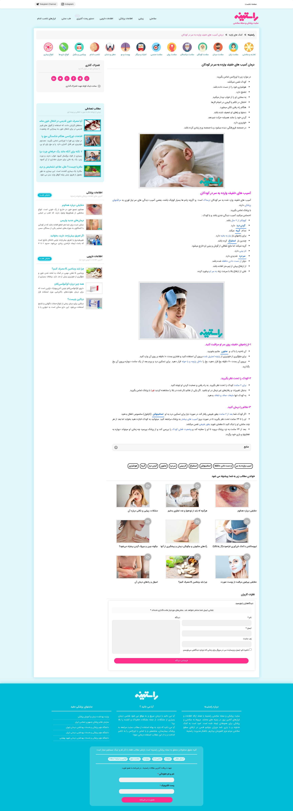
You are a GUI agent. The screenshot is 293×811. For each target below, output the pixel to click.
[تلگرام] (80, 78)
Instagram (69, 4)
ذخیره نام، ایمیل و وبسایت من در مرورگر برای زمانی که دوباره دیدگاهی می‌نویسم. (216, 650)
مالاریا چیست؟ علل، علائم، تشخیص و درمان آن (58, 167)
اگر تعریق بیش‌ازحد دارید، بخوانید (67, 236)
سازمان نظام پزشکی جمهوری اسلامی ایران (92, 722)
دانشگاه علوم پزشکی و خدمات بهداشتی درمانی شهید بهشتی (84, 738)
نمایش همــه (45, 195)
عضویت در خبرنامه (147, 800)
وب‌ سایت (247, 638)
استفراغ (232, 241)
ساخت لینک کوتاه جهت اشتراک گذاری (81, 86)
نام (249, 617)
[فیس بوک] (73, 78)
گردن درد (241, 226)
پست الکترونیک (167, 785)
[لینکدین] (53, 78)
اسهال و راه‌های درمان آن (146, 582)
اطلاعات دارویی (106, 19)
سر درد (242, 256)
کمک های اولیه (235, 35)
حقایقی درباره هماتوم (247, 511)
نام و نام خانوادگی (166, 774)
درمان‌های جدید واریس (72, 220)
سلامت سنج (135, 758)
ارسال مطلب (179, 758)
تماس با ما (157, 758)
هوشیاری (133, 466)
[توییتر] (60, 78)
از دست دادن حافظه (223, 466)
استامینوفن (158, 414)
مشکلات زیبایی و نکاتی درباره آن (143, 511)
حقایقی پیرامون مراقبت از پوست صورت (239, 582)
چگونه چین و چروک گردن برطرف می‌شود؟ (138, 546)
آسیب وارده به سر (244, 466)
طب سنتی (66, 19)
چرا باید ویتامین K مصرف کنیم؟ (192, 582)
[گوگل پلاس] (67, 78)
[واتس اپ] (86, 78)
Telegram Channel (48, 4)
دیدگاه (177, 617)
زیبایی (141, 19)
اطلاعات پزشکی (126, 19)
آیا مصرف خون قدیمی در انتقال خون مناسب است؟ (56, 121)
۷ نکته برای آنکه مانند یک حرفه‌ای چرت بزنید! (59, 152)
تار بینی (183, 466)
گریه (238, 231)
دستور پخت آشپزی (85, 19)
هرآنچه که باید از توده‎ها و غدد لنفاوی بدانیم (187, 511)
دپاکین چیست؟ (75, 299)
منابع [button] (246, 447)
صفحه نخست (251, 4)
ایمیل (248, 628)
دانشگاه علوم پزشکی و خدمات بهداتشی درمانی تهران (87, 727)
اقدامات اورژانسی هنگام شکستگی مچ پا (62, 136)
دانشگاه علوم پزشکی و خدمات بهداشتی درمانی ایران (87, 732)
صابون (224, 351)
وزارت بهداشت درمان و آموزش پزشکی (93, 716)
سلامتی (153, 19)
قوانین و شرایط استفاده (117, 758)
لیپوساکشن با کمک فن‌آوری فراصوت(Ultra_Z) (235, 546)
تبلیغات (168, 758)
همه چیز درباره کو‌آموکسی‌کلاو (69, 284)
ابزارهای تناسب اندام (46, 19)
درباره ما (146, 758)
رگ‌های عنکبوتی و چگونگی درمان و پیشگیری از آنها (184, 546)
